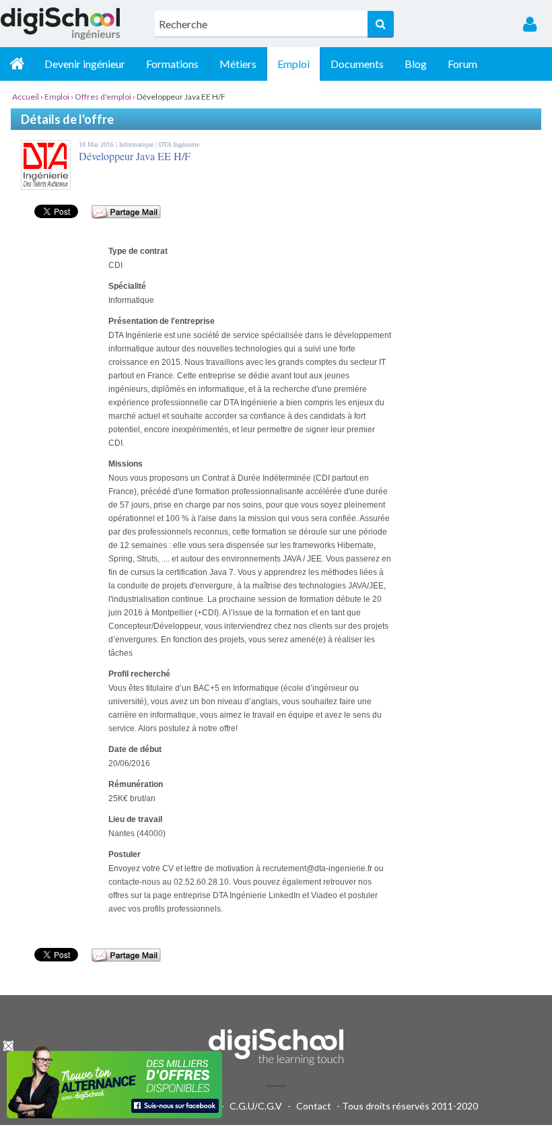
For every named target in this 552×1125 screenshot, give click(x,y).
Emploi (293, 63)
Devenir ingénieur (84, 63)
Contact (313, 1106)
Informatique (137, 144)
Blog (416, 63)
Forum (462, 63)
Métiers (237, 63)
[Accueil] (17, 64)
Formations (172, 63)
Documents (357, 63)
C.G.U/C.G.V (256, 1106)
